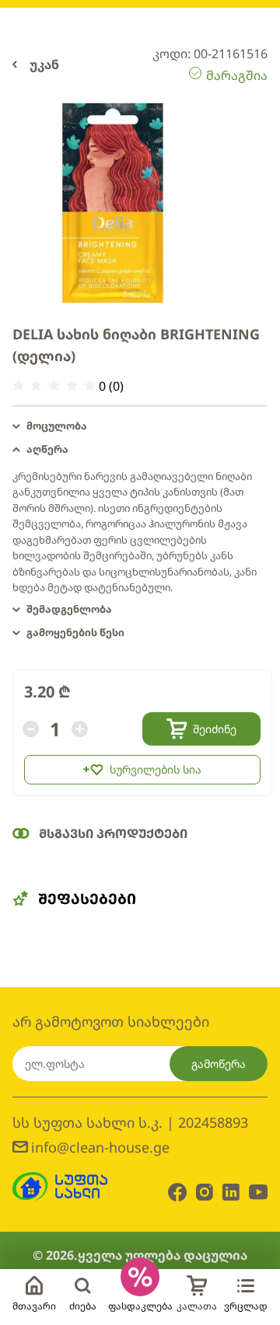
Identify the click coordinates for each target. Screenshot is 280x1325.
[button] (140, 426)
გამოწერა (218, 1063)
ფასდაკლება (140, 1306)
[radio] (18, 385)
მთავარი (34, 1306)
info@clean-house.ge (100, 1147)
